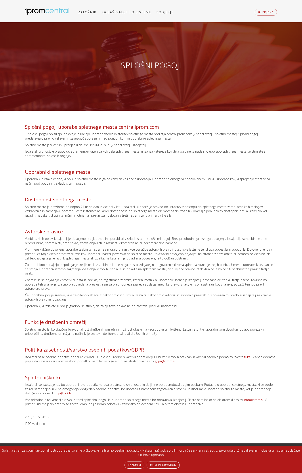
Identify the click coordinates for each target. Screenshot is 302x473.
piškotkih (64, 393)
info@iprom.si (253, 400)
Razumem (134, 465)
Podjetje (165, 12)
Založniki (88, 12)
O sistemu (142, 12)
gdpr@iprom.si (165, 361)
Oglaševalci (114, 12)
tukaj (247, 357)
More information (163, 465)
